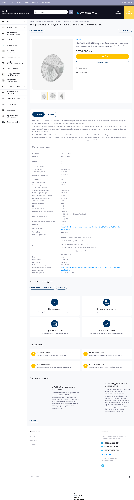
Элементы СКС (12, 45)
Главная (32, 21)
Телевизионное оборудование (12, 116)
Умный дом (11, 110)
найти (71, 12)
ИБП (8, 21)
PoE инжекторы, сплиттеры (13, 92)
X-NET (5, 11)
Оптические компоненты (11, 51)
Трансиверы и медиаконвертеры (13, 33)
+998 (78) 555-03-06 (88, 13)
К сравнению (83, 68)
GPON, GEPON (11, 104)
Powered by (78, 494)
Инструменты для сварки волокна (13, 74)
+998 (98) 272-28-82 (112, 450)
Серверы (10, 39)
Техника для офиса (14, 122)
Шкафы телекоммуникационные (15, 63)
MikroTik (78, 39)
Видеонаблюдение (13, 98)
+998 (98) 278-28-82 (112, 447)
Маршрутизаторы (13, 57)
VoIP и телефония (13, 69)
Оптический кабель (14, 86)
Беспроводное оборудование (12, 80)
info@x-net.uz (106, 454)
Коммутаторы (12, 27)
